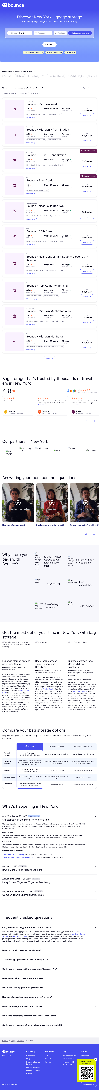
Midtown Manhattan (80, 691)
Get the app (30, 1056)
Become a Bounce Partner (33, 1063)
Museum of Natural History (14, 855)
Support (48, 1059)
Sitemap (48, 1062)
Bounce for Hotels (33, 1070)
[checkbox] (8, 76)
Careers (29, 1073)
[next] (94, 421)
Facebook (85, 1056)
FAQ (46, 1056)
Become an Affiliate (33, 1067)
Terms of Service (69, 1056)
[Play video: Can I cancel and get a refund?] (52, 502)
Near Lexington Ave (19, 936)
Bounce (5, 1041)
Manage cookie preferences (69, 1063)
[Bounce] (13, 5)
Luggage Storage (17, 1041)
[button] (80, 33)
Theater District (48, 689)
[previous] (86, 421)
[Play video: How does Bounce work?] (18, 502)
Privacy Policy (68, 1059)
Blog (28, 1059)
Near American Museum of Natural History (19, 857)
